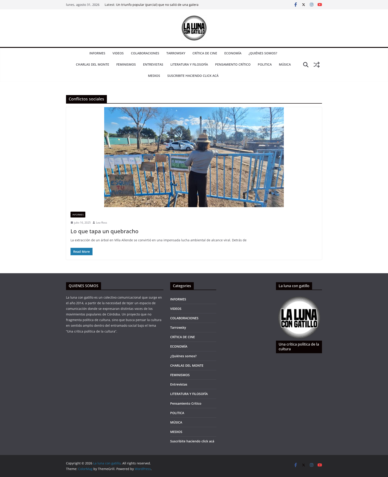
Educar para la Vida (131, 4)
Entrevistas (153, 64)
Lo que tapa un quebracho (105, 231)
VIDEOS (118, 53)
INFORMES (97, 53)
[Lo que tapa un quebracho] (194, 157)
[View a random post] (316, 64)
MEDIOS (154, 75)
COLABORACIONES (145, 53)
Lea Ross (101, 222)
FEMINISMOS (126, 64)
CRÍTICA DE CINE (204, 53)
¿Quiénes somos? (263, 53)
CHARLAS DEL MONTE (92, 64)
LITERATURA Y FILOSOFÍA (189, 64)
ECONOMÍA (232, 53)
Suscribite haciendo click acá (192, 75)
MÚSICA (285, 64)
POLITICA (265, 64)
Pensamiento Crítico (233, 64)
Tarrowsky (175, 53)
